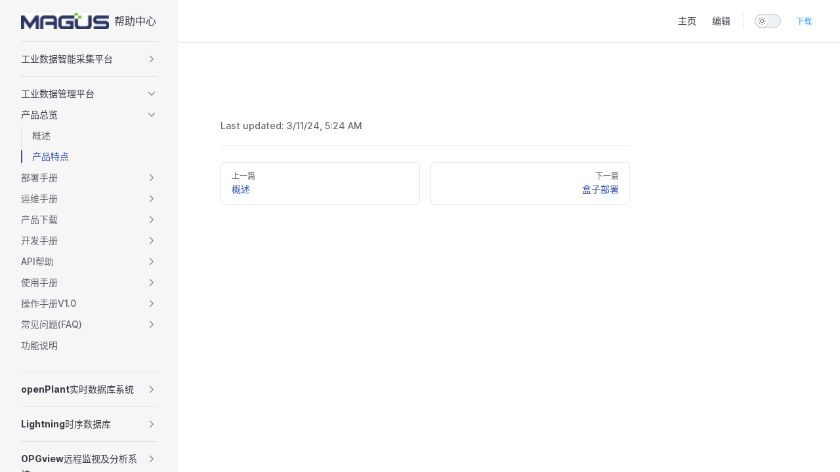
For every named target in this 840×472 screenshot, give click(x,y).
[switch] (768, 21)
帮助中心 (135, 21)
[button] (89, 59)
